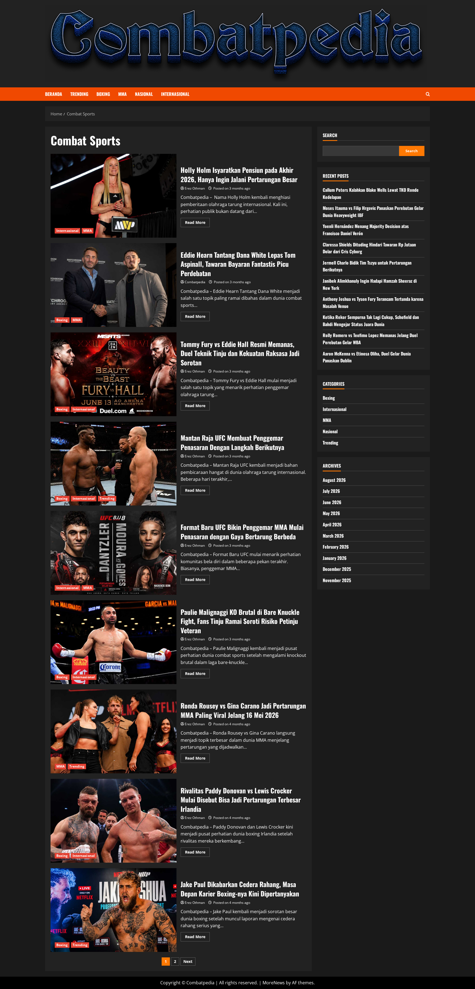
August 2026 (334, 479)
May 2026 (331, 513)
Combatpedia (195, 282)
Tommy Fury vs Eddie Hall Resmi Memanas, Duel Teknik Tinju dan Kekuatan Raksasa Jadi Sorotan (113, 374)
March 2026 (333, 535)
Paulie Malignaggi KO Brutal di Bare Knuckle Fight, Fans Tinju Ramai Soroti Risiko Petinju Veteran (113, 642)
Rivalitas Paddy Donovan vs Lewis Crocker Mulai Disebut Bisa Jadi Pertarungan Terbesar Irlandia (113, 821)
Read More (197, 223)
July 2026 (331, 491)
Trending (79, 94)
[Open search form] (428, 94)
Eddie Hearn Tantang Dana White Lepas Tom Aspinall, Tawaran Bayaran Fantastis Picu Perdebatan (113, 285)
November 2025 (337, 580)
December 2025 (337, 569)
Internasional (175, 94)
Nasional (144, 94)
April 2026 (332, 524)
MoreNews (274, 983)
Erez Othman (195, 188)
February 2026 (336, 546)
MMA (122, 94)
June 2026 (332, 502)
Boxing (103, 94)
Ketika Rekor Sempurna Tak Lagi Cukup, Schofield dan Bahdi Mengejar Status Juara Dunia (371, 320)
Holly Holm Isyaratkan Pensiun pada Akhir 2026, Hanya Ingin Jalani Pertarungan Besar (113, 196)
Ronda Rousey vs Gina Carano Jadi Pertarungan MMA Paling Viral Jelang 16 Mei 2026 (113, 731)
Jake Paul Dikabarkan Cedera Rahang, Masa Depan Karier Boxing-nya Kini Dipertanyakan (113, 910)
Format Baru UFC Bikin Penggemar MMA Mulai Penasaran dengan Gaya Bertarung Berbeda (113, 553)
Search (330, 135)
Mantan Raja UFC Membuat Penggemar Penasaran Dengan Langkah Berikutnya (113, 463)
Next (187, 961)
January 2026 (335, 557)
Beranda (53, 94)
